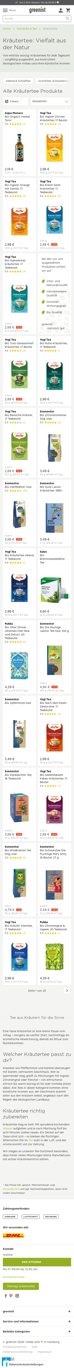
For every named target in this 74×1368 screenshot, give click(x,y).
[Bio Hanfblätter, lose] (19, 515)
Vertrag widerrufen (21, 1286)
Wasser (8, 1128)
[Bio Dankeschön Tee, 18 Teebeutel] (19, 808)
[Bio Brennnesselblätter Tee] (54, 590)
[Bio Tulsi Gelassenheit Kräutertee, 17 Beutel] (19, 375)
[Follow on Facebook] (6, 1296)
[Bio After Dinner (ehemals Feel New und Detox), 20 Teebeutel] (19, 666)
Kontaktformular (14, 1277)
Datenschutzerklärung (17, 1351)
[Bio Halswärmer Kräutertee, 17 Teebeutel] (19, 299)
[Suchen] (67, 18)
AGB (34, 1346)
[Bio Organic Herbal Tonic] (19, 148)
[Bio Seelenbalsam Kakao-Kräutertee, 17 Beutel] (54, 810)
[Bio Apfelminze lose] (19, 734)
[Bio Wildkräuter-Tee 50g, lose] (19, 884)
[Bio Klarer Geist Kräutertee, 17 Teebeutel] (54, 220)
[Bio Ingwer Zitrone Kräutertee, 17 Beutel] (54, 148)
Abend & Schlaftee (18, 80)
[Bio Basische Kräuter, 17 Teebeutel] (19, 447)
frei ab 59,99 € (49, 2)
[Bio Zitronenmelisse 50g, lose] (54, 448)
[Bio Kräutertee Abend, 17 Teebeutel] (19, 589)
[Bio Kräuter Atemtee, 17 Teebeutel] (19, 957)
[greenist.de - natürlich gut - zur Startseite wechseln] (38, 10)
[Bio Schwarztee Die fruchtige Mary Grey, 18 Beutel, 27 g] (54, 885)
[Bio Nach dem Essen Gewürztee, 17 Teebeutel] (54, 738)
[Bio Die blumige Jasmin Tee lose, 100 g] (54, 661)
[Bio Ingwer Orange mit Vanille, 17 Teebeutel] (19, 222)
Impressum (44, 1351)
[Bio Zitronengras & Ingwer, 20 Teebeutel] (54, 957)
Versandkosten (11, 1189)
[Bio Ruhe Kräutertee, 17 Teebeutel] (54, 377)
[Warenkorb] (68, 10)
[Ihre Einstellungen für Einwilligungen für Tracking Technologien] (24, 1364)
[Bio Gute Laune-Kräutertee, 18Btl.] (54, 518)
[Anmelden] (60, 10)
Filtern (14, 101)
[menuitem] (60, 10)
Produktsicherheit (15, 1346)
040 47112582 (37, 1262)
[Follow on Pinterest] (11, 1296)
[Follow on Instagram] (17, 1296)
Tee (30, 1140)
